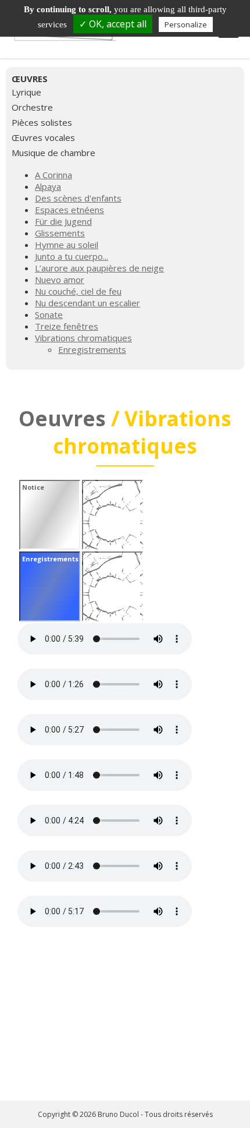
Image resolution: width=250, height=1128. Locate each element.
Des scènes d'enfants (78, 198)
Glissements (60, 233)
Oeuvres (62, 418)
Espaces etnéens (69, 209)
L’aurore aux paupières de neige (99, 268)
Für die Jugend (63, 221)
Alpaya (48, 186)
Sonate (49, 314)
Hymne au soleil (66, 244)
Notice (33, 487)
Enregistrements (92, 349)
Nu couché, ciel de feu (78, 291)
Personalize (186, 24)
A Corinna (53, 175)
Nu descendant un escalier (87, 303)
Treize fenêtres (66, 326)
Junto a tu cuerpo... (71, 256)
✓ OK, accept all (113, 23)
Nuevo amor (59, 279)
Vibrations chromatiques (83, 338)
